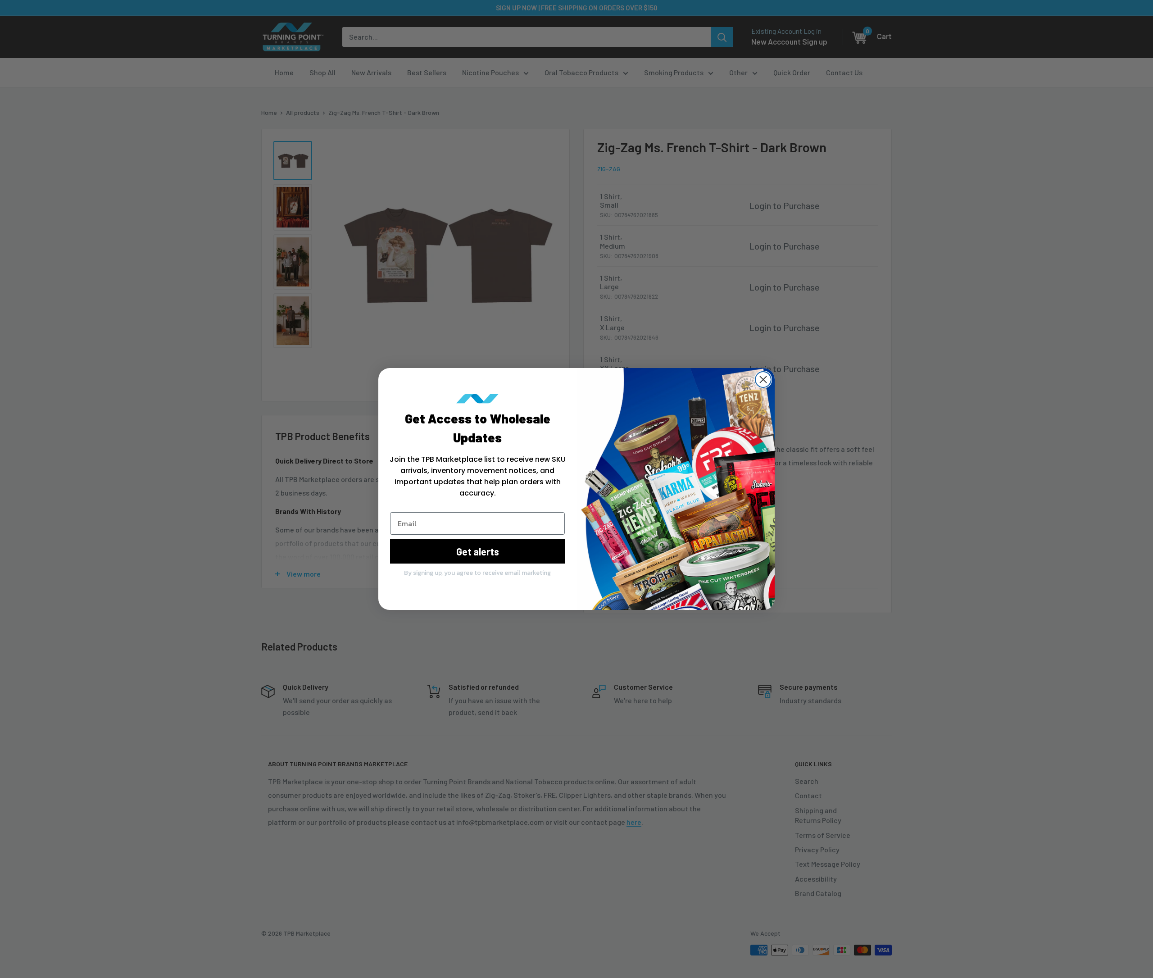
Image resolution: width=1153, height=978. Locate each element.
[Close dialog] (763, 379)
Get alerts (477, 551)
